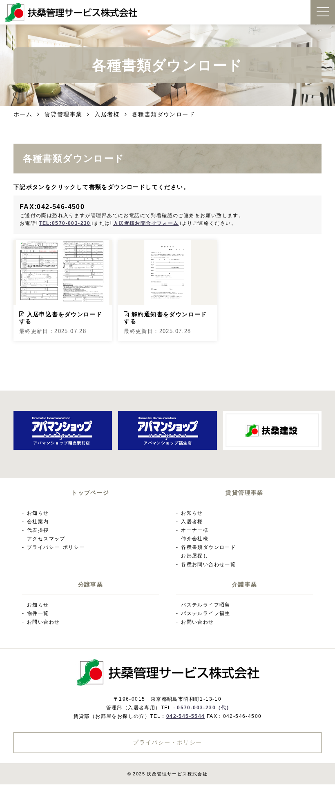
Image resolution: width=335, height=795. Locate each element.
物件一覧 (38, 613)
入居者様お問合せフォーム (146, 223)
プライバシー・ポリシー (167, 742)
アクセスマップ (46, 539)
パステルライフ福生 (205, 613)
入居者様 (107, 114)
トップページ (90, 493)
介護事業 (244, 585)
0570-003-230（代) (203, 708)
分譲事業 (90, 585)
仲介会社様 (194, 539)
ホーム (22, 114)
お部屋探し (194, 556)
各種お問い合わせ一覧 (208, 564)
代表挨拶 (38, 530)
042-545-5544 (185, 716)
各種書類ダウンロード (208, 547)
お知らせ (38, 513)
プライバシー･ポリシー (56, 547)
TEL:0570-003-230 (64, 223)
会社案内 (38, 521)
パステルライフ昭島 (205, 605)
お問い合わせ (43, 622)
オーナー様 (194, 530)
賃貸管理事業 (63, 114)
